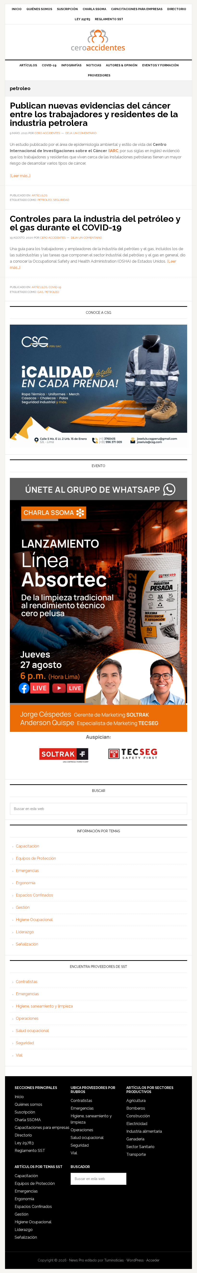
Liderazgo (25, 932)
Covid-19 (55, 287)
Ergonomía (25, 883)
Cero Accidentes (98, 40)
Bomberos (135, 1108)
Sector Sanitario (140, 1146)
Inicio (19, 1096)
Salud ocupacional (32, 1030)
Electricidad (136, 1123)
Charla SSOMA (28, 1120)
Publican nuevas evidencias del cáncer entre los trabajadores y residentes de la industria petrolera (94, 114)
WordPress (135, 1260)
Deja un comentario (80, 133)
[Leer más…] (20, 175)
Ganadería (135, 1139)
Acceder (153, 1260)
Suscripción (25, 1112)
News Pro (76, 1260)
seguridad (61, 200)
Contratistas (26, 981)
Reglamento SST (30, 1150)
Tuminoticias (114, 1260)
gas (40, 292)
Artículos (39, 195)
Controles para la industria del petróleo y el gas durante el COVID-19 (95, 223)
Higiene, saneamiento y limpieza (44, 1006)
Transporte (136, 1154)
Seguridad (25, 1043)
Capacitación (27, 846)
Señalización (27, 944)
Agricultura (136, 1100)
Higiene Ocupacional (34, 919)
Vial (19, 1055)
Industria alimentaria (144, 1131)
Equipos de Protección (36, 858)
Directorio (23, 1135)
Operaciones (27, 1018)
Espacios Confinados (34, 895)
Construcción (138, 1116)
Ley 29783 (24, 1143)
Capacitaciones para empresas (42, 1127)
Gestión (23, 907)
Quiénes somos (28, 1104)
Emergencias (27, 870)
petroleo (44, 200)
